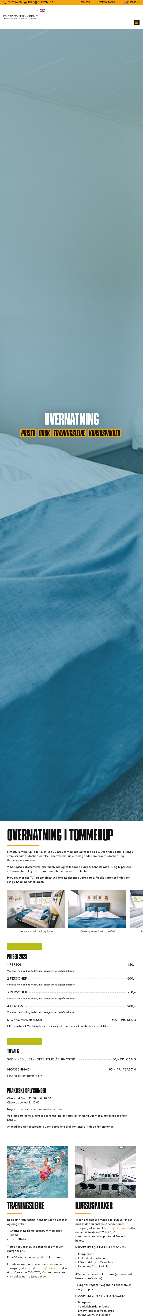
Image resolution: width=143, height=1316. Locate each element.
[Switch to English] (42, 10)
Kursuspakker (104, 433)
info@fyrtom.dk (50, 1268)
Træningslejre (69, 433)
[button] (137, 22)
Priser (28, 433)
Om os (85, 2)
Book (44, 433)
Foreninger (107, 2)
